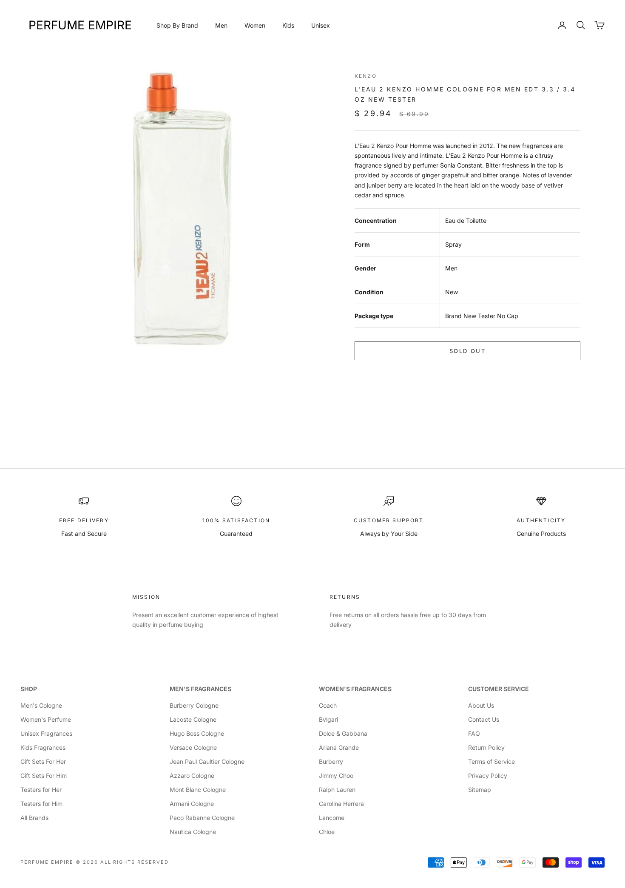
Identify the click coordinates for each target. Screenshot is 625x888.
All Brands (34, 817)
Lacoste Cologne (193, 719)
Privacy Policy (487, 775)
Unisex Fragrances (46, 733)
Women (254, 25)
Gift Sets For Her (43, 761)
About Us (481, 705)
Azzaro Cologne (192, 775)
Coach (328, 705)
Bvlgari (328, 719)
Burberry (331, 761)
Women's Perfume (45, 719)
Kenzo (366, 76)
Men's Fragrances (200, 688)
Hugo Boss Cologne (197, 733)
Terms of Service (491, 761)
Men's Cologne (41, 705)
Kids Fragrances (42, 747)
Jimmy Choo (336, 775)
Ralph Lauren (337, 789)
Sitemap (479, 789)
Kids (288, 25)
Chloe (327, 831)
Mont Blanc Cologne (198, 789)
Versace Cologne (193, 747)
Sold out (467, 350)
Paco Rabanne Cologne (202, 817)
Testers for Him (41, 803)
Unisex (320, 25)
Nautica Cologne (193, 831)
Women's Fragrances (355, 688)
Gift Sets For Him (43, 775)
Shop (28, 688)
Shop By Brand (177, 25)
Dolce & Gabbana (343, 733)
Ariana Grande (339, 747)
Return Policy (486, 747)
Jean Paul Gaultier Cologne (207, 761)
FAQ (474, 733)
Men (221, 25)
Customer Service (498, 688)
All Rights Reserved (134, 862)
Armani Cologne (192, 803)
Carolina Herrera (341, 803)
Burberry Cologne (194, 705)
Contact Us (483, 719)
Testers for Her (41, 789)
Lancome (331, 817)
